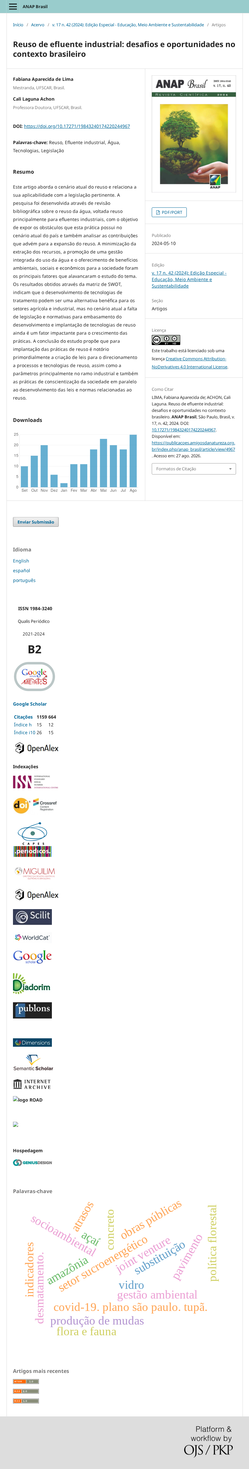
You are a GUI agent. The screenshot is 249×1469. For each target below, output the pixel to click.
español (21, 570)
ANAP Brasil (35, 6)
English (21, 561)
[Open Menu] (12, 6)
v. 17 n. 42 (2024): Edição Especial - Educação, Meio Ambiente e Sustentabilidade (128, 25)
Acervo (37, 25)
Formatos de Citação (176, 469)
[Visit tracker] (15, 1125)
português (24, 580)
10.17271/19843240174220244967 (184, 430)
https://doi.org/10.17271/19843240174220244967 (77, 126)
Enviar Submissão (36, 522)
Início (18, 25)
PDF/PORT (171, 212)
